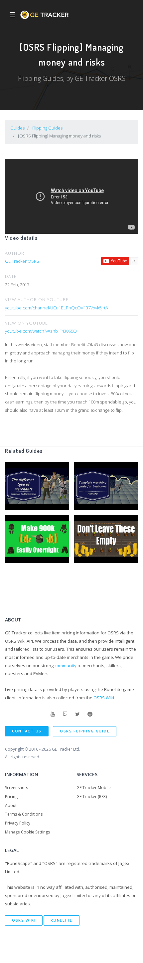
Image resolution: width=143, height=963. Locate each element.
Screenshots (16, 787)
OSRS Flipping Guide (84, 730)
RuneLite (61, 920)
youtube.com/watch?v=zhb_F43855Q (41, 331)
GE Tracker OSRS (22, 261)
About (11, 805)
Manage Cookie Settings (27, 832)
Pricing (11, 796)
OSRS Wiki (103, 698)
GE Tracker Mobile (93, 787)
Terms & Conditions (24, 814)
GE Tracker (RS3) (91, 796)
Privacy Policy (17, 823)
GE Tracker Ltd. (66, 749)
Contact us (27, 730)
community (65, 666)
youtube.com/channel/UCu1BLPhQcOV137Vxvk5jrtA (56, 308)
